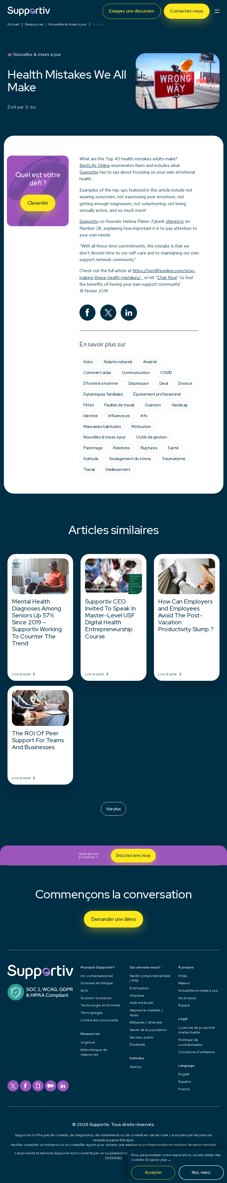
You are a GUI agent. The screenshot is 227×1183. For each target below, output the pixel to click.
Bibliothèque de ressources (94, 1052)
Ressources (34, 24)
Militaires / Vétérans (146, 1022)
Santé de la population (148, 1029)
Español (184, 1081)
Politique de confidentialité (190, 1042)
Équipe (184, 1005)
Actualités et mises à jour (198, 990)
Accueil (13, 24)
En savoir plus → (158, 1159)
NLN (84, 990)
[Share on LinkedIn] (129, 313)
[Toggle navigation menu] (217, 11)
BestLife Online (94, 165)
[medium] (50, 1086)
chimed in (175, 221)
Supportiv (88, 172)
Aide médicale (141, 1002)
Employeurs (139, 988)
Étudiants (137, 1044)
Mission (184, 983)
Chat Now (167, 277)
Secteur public (142, 1037)
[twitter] (13, 1086)
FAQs (182, 975)
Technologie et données (100, 1005)
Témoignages (91, 1012)
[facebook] (25, 1086)
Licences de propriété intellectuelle (196, 1030)
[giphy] (38, 1086)
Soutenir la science (96, 998)
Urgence (88, 1042)
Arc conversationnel (97, 975)
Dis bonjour (187, 998)
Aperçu (135, 1066)
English (184, 1074)
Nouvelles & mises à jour (67, 24)
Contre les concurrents (99, 1020)
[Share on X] (108, 313)
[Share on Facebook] (87, 313)
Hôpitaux (137, 995)
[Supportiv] (28, 11)
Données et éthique (97, 983)
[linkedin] (63, 1086)
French (184, 1089)
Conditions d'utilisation (196, 1052)
